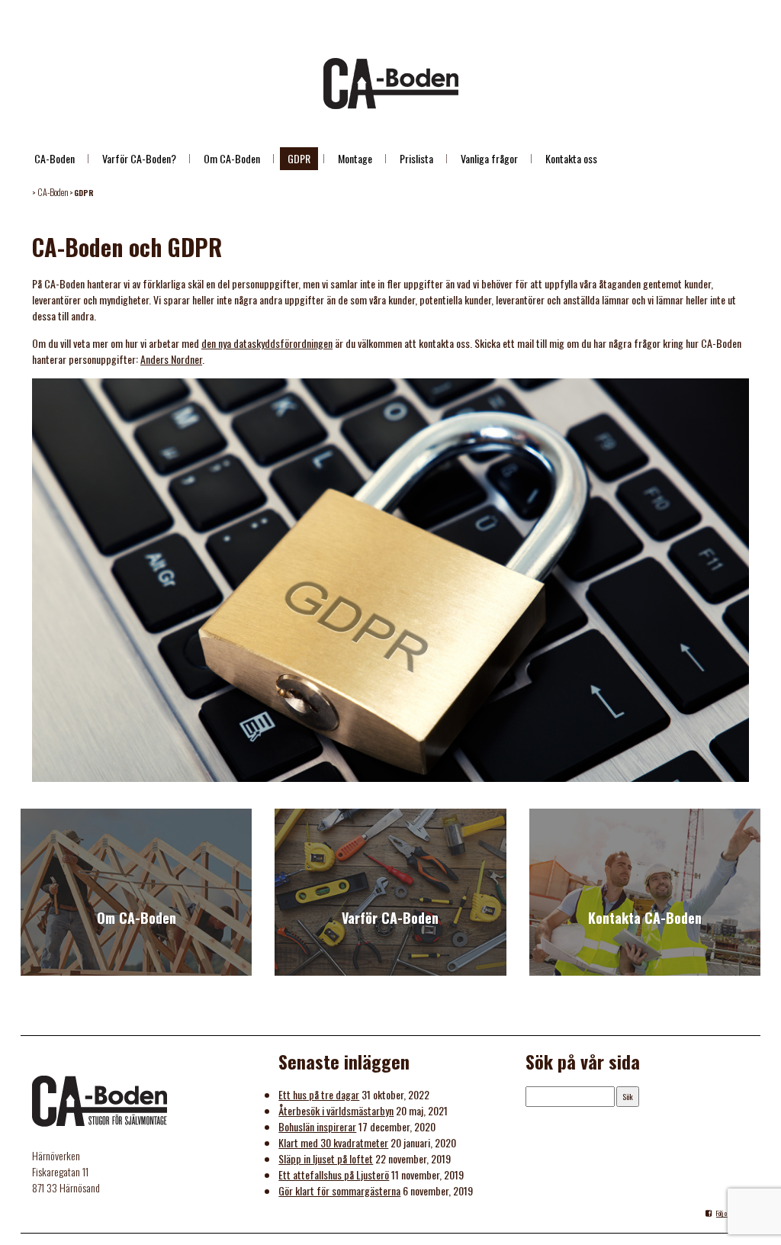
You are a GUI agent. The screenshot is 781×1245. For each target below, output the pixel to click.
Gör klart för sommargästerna (339, 1190)
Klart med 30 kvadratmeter (333, 1142)
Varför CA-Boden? (139, 158)
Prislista (416, 158)
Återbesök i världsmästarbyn (336, 1110)
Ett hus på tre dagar (318, 1094)
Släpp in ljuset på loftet (325, 1158)
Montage (355, 158)
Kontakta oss (571, 158)
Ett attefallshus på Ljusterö (333, 1174)
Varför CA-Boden (390, 918)
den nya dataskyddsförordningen (267, 343)
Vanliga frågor (489, 158)
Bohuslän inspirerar (317, 1126)
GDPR (299, 158)
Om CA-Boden (232, 158)
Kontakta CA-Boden (645, 918)
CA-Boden (54, 158)
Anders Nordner (171, 359)
